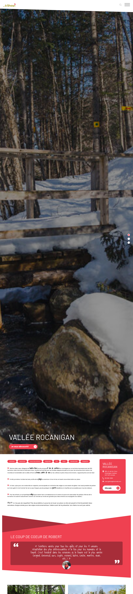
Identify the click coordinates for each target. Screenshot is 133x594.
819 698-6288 (109, 478)
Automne (22, 461)
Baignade (48, 461)
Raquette (85, 461)
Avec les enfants (35, 461)
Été (57, 461)
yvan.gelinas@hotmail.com (113, 481)
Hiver (64, 461)
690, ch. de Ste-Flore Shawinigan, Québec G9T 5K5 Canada (111, 473)
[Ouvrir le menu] (127, 4)
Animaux (12, 461)
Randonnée (74, 461)
